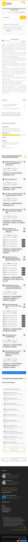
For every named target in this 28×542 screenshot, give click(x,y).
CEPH (18, 222)
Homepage (10, 12)
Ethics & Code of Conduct (7, 509)
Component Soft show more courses (13, 372)
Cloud (13, 174)
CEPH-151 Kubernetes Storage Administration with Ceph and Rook (13, 211)
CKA (18, 250)
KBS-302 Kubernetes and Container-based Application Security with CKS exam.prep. (13, 287)
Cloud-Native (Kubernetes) (10, 157)
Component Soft (6, 173)
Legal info (4, 505)
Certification (5, 252)
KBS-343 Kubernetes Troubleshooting (10, 336)
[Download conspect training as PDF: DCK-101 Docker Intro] (24, 179)
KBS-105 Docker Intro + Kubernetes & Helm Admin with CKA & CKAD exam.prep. (13, 258)
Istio (12, 205)
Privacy (3, 506)
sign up (23, 239)
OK (18, 540)
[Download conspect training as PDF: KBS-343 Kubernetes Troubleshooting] (24, 335)
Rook (4, 224)
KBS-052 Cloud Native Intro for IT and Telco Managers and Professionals (13, 163)
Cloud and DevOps (7, 174)
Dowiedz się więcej (23, 540)
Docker (13, 189)
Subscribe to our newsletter (9, 489)
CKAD (6, 281)
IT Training (24, 537)
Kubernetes (22, 222)
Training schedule (14, 449)
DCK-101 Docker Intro (11, 179)
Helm (22, 279)
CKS (18, 298)
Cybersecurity (6, 300)
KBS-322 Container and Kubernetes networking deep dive (13, 306)
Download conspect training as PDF (11, 114)
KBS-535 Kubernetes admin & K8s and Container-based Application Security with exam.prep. (13, 353)
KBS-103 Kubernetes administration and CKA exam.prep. (11, 230)
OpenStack (14, 222)
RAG (7, 224)
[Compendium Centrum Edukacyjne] (7, 3)
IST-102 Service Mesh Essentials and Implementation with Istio (13, 195)
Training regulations (6, 507)
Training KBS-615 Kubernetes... (19, 12)
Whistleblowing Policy (6, 510)
